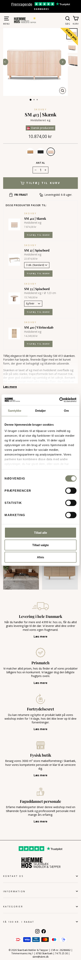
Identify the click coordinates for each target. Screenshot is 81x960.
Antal (40, 162)
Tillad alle (40, 532)
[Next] (62, 62)
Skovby (40, 109)
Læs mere (10, 387)
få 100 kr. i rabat (18, 921)
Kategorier (13, 906)
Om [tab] (66, 410)
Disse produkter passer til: (26, 205)
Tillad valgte (40, 545)
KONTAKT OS (13, 876)
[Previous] (5, 62)
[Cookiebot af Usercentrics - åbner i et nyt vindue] (59, 399)
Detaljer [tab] (40, 410)
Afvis (40, 557)
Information (14, 891)
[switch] (70, 491)
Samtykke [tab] (14, 410)
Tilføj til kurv (38, 235)
